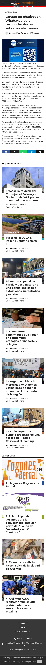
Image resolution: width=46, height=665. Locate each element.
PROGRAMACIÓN (23, 632)
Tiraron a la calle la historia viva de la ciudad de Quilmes (23, 565)
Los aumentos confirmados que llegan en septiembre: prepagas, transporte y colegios (22, 338)
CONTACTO (23, 623)
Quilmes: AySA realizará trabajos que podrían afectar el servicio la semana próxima (21, 605)
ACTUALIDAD (11, 12)
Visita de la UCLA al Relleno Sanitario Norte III (22, 241)
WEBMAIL (23, 628)
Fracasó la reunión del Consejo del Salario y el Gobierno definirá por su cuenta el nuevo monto (22, 195)
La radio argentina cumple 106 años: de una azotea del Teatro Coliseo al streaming (23, 436)
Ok (39, 661)
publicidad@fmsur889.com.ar (23, 650)
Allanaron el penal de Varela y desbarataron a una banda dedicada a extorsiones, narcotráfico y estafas (23, 288)
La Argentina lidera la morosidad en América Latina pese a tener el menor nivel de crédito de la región (21, 388)
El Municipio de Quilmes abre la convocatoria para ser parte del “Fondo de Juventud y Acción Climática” (21, 524)
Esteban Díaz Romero (18, 33)
